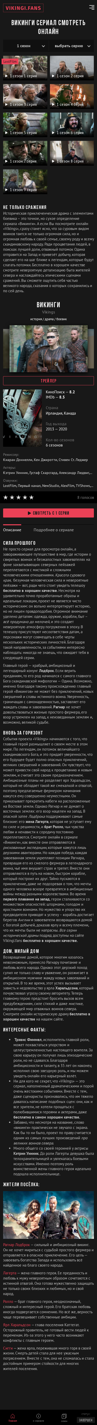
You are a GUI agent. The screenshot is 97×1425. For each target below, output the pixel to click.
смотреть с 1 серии (51, 513)
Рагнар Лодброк (17, 1244)
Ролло (8, 1301)
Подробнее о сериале (54, 529)
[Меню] (89, 8)
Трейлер (48, 381)
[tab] (12, 530)
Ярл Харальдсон (17, 1324)
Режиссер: (11, 454)
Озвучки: (10, 480)
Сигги (8, 1348)
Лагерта (10, 1272)
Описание (12, 529)
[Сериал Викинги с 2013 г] (23, 8)
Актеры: (9, 467)
